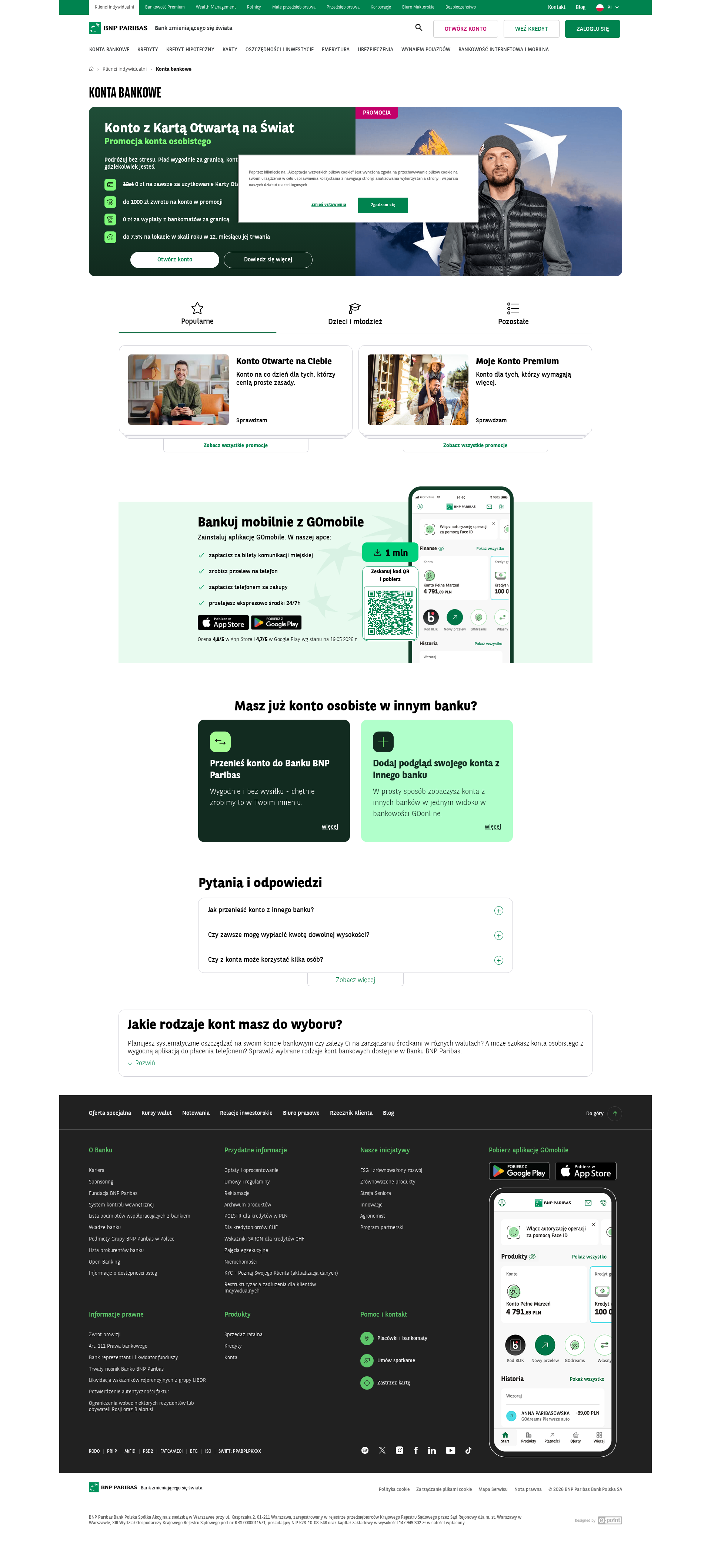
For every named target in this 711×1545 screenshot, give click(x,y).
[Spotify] (367, 1446)
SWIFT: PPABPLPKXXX (239, 1451)
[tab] (197, 314)
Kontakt (556, 7)
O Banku (101, 1150)
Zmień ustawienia (328, 204)
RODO (94, 1451)
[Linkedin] (432, 1446)
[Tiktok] (465, 1446)
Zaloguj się (593, 29)
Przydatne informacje (255, 1150)
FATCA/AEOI (171, 1451)
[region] (358, 188)
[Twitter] (382, 1446)
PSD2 (148, 1451)
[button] (174, 260)
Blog (580, 7)
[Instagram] (400, 1446)
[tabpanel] (355, 398)
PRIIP (112, 1451)
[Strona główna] (93, 69)
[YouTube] (450, 1446)
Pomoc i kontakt (383, 1314)
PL (614, 9)
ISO (208, 1451)
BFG (194, 1451)
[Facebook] (416, 1446)
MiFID (130, 1451)
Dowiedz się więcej (268, 260)
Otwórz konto (466, 29)
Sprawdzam (251, 421)
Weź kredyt (531, 29)
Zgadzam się (383, 205)
